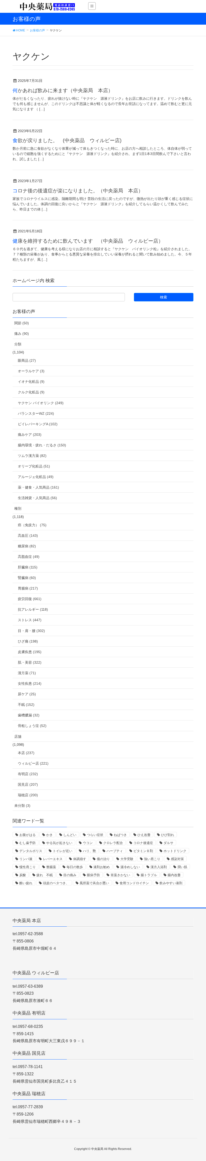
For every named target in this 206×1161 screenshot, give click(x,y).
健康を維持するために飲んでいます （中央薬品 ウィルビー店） (88, 241)
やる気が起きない (59, 843)
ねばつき (120, 835)
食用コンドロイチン (134, 883)
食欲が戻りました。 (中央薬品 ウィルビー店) (67, 140)
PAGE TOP (196, 1121)
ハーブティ (115, 851)
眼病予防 (93, 875)
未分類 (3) (22, 806)
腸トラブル (149, 875)
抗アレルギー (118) (33, 609)
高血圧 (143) (28, 536)
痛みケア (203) (29, 435)
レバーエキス (53, 859)
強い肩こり (152, 859)
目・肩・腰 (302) (31, 631)
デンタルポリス (30, 851)
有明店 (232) (28, 774)
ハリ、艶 (89, 851)
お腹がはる (27, 835)
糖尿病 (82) (27, 546)
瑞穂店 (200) (28, 795)
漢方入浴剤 (158, 867)
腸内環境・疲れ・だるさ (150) (42, 445)
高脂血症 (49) (28, 557)
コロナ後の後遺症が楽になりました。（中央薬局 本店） (78, 190)
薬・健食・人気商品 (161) (38, 487)
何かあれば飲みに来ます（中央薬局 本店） (63, 90)
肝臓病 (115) (27, 567)
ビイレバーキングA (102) (38, 424)
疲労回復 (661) (29, 599)
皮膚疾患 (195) (29, 652)
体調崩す (79, 859)
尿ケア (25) (27, 694)
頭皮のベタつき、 (56, 883)
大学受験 (126, 859)
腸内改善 (174, 875)
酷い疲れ (25, 883)
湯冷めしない (130, 867)
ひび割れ (167, 835)
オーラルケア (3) (31, 371)
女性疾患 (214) (29, 683)
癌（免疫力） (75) (32, 525)
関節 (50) (21, 323)
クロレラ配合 (113, 843)
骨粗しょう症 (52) (32, 726)
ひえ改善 (143, 835)
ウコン (88, 843)
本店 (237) (26, 753)
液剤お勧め (101, 867)
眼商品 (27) (27, 360)
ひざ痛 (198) (28, 641)
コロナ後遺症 (143, 843)
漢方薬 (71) (27, 673)
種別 (17, 508)
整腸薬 (51, 867)
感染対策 (177, 859)
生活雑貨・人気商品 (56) (37, 498)
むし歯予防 (27, 843)
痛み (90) (21, 334)
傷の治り (103, 859)
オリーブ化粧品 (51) (34, 466)
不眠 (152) (26, 705)
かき (49, 835)
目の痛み (69, 875)
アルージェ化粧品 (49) (36, 477)
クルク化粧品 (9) (31, 392)
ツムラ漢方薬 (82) (32, 456)
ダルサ (168, 843)
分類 (17, 344)
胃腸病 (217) (28, 588)
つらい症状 (95, 835)
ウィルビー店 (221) (33, 763)
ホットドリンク (175, 851)
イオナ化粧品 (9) (31, 382)
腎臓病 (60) (27, 578)
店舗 (17, 736)
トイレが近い (62, 851)
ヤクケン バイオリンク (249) (41, 403)
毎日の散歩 (75, 867)
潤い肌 (182, 867)
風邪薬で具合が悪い (94, 883)
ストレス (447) (29, 620)
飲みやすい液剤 (171, 883)
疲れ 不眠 (44, 875)
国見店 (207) (28, 784)
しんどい (69, 835)
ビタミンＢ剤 (143, 851)
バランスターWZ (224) (36, 413)
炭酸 (22, 875)
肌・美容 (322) (29, 662)
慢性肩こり (27, 867)
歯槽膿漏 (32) (28, 715)
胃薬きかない (120, 875)
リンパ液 (25, 859)
